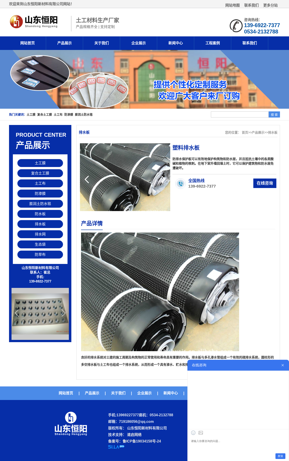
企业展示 (138, 43)
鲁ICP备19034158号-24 (142, 441)
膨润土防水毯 (84, 114)
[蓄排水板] (40, 314)
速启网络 (134, 435)
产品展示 (64, 43)
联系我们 (251, 5)
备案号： (115, 441)
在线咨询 (265, 183)
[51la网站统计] (116, 447)
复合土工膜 (44, 114)
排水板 (40, 224)
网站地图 (232, 5)
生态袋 (40, 244)
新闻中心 (175, 43)
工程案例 (212, 43)
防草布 (40, 254)
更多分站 (270, 5)
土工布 (58, 114)
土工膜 (31, 114)
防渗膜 (68, 114)
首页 (245, 132)
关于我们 (101, 43)
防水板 (40, 214)
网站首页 (27, 43)
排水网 (40, 234)
